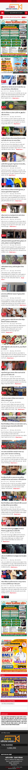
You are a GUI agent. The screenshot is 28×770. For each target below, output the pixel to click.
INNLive (18, 768)
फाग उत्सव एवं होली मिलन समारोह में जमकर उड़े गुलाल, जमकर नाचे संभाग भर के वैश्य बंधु (12, 453)
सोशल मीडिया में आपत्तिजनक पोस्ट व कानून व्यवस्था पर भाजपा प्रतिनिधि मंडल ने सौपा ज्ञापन (13, 583)
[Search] (26, 12)
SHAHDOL (18, 91)
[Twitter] (15, 1)
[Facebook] (12, 1)
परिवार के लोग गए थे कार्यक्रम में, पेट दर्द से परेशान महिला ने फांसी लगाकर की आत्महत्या (13, 216)
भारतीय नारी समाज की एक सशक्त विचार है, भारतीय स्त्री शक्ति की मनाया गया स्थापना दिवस (13, 139)
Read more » (16, 98)
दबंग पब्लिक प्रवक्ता (9, 767)
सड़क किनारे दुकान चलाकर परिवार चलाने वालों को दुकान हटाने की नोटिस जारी (13, 374)
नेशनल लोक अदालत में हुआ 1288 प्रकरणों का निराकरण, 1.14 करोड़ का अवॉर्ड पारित (12, 530)
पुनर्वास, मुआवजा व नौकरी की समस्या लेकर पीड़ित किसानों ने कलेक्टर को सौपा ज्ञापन (13, 321)
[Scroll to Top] (25, 767)
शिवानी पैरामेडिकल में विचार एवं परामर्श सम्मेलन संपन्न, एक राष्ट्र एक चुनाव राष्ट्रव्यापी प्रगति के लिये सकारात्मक (14, 426)
